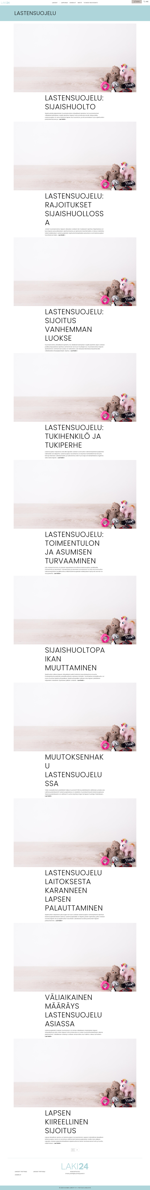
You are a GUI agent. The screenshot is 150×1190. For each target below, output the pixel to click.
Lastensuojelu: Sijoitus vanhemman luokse (74, 325)
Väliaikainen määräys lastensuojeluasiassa (73, 1010)
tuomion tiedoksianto (91, 3)
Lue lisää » (62, 119)
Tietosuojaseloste (84, 1188)
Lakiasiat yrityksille (39, 1171)
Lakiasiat (55, 3)
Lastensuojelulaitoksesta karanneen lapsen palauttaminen (74, 890)
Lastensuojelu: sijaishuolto (74, 102)
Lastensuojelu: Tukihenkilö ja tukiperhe (74, 436)
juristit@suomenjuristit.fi (77, 1173)
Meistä (80, 3)
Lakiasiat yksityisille (21, 1171)
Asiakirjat (73, 3)
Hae (147, 1)
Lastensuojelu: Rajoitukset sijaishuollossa (74, 209)
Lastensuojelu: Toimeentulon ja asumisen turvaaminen (74, 547)
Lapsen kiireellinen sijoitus (66, 1122)
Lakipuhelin (64, 3)
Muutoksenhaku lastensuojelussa (74, 770)
